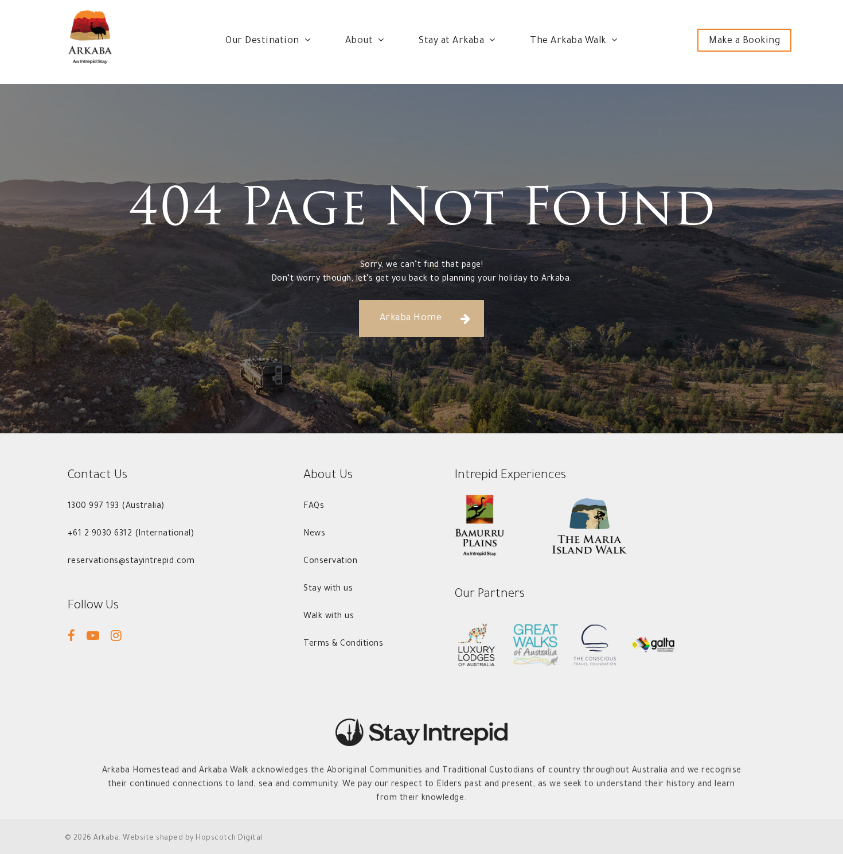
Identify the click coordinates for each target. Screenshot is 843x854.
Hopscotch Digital (229, 838)
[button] (422, 318)
